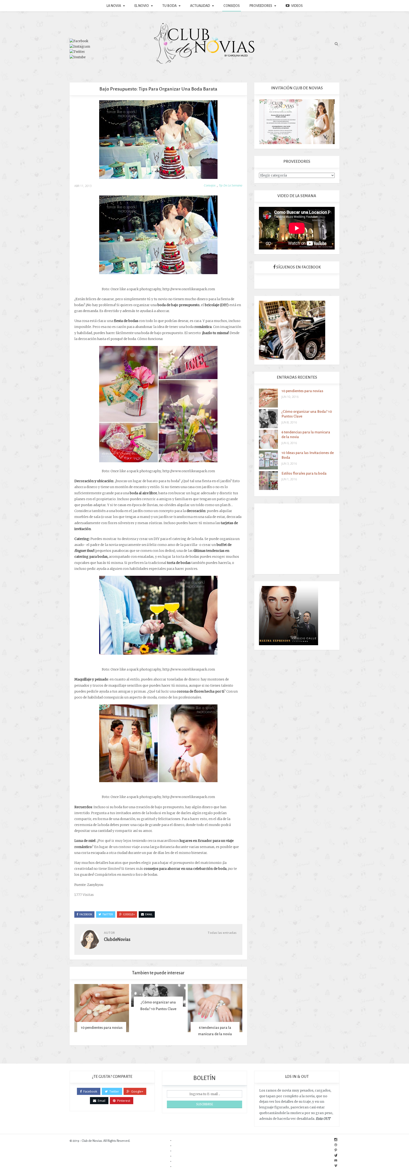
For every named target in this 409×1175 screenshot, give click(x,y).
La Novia (114, 6)
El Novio (141, 6)
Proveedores (260, 6)
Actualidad (200, 6)
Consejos (231, 6)
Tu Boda (169, 6)
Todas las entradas (222, 932)
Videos (297, 6)
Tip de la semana (230, 185)
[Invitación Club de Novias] (297, 121)
